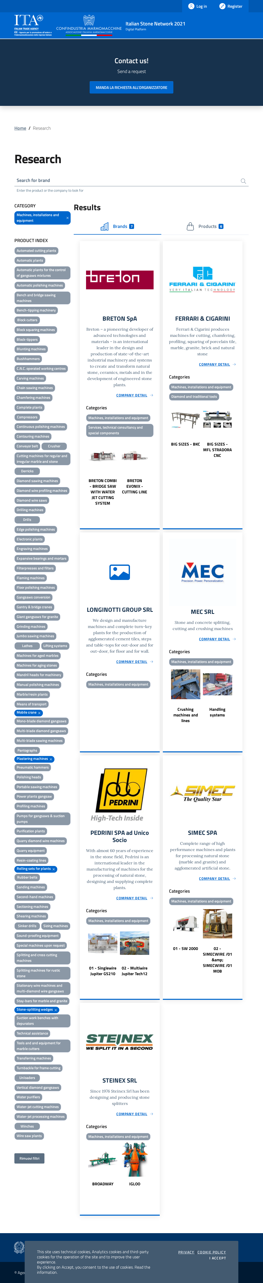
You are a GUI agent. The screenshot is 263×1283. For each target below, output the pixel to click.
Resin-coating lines (31, 860)
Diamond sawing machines (37, 480)
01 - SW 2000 (185, 948)
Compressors (27, 417)
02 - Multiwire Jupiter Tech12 (134, 971)
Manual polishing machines (38, 684)
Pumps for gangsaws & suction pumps (41, 818)
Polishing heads (29, 777)
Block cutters (27, 319)
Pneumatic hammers (33, 767)
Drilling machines (30, 509)
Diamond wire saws (32, 500)
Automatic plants (30, 260)
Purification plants (31, 831)
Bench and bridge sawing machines (36, 297)
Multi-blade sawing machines (40, 740)
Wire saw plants (29, 1135)
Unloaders (27, 1077)
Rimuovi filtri (29, 1158)
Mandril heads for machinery (39, 674)
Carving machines (30, 378)
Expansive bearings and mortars (42, 558)
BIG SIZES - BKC (185, 444)
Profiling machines (31, 806)
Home (20, 128)
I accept (217, 1258)
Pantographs (27, 750)
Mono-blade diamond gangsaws (42, 721)
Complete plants (29, 407)
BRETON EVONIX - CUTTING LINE (134, 486)
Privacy (186, 1252)
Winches (27, 1126)
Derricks (27, 471)
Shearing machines (31, 916)
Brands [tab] (123, 226)
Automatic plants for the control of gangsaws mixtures (41, 272)
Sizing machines (55, 925)
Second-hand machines (35, 896)
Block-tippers (27, 339)
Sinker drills (27, 925)
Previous (82, 472)
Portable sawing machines (37, 786)
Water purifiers (28, 1097)
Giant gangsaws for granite (37, 616)
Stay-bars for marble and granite (42, 1000)
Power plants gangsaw (34, 796)
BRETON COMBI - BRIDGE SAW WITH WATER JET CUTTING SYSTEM (103, 491)
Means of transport (31, 704)
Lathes (27, 645)
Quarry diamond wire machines (41, 840)
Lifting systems (55, 645)
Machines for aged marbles (38, 655)
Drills (27, 519)
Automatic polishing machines (40, 285)
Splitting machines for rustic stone (38, 973)
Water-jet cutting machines (38, 1106)
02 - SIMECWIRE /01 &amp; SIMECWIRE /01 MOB (217, 959)
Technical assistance (32, 1033)
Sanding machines (31, 887)
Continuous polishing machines (41, 426)
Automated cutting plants (36, 250)
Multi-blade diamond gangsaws (41, 730)
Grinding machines (31, 626)
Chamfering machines (33, 397)
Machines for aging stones (37, 665)
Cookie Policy (212, 1252)
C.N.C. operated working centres (41, 368)
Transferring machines (34, 1058)
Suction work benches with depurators (37, 1020)
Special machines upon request (41, 945)
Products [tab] (210, 226)
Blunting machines (31, 349)
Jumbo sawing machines (35, 636)
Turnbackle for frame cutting (38, 1067)
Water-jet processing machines (41, 1116)
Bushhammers (28, 358)
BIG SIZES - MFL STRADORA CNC (217, 449)
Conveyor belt (27, 446)
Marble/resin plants (32, 694)
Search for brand (33, 180)
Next (157, 472)
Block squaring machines (36, 329)
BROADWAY (103, 1184)
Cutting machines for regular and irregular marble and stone (42, 458)
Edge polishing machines (36, 529)
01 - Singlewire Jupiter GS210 (102, 971)
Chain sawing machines (35, 387)
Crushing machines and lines (185, 715)
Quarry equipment (31, 850)
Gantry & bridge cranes (34, 607)
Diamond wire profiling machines (42, 490)
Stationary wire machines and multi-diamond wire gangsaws (40, 988)
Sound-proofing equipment (38, 935)
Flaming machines (31, 577)
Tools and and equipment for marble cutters (39, 1045)
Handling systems (217, 712)
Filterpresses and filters (35, 568)
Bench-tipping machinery (36, 310)
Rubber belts (27, 877)
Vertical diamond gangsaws (38, 1087)
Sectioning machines (32, 906)
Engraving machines (32, 548)
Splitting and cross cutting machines (37, 957)
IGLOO (134, 1184)
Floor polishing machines (36, 587)
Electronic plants (30, 539)
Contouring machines (33, 436)
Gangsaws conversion (33, 597)
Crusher (54, 446)
